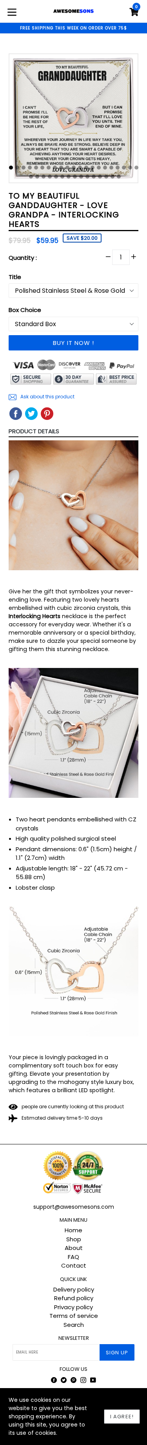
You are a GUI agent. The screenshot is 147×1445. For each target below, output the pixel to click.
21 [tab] (136, 168)
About (74, 1248)
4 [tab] (30, 168)
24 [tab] (43, 177)
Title (15, 277)
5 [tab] (36, 168)
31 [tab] (87, 177)
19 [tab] (124, 168)
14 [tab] (92, 168)
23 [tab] (37, 177)
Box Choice (25, 310)
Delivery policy (73, 1289)
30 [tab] (81, 177)
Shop (73, 1239)
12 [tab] (80, 168)
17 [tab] (111, 168)
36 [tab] (119, 177)
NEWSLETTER (73, 1338)
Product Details (34, 431)
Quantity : (23, 258)
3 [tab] (23, 168)
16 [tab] (105, 168)
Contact (73, 1265)
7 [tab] (49, 168)
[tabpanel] (73, 120)
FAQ (73, 1257)
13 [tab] (86, 168)
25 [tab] (50, 177)
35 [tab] (112, 177)
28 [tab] (69, 177)
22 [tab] (31, 177)
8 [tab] (55, 168)
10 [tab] (67, 168)
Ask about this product (46, 396)
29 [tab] (75, 177)
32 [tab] (94, 177)
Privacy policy (73, 1307)
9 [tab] (61, 168)
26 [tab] (56, 177)
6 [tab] (42, 168)
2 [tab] (17, 168)
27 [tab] (62, 177)
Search (74, 1325)
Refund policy (73, 1298)
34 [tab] (106, 177)
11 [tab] (74, 168)
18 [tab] (118, 168)
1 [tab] (11, 168)
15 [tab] (99, 168)
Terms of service (73, 1316)
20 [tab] (130, 168)
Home (73, 1230)
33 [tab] (100, 177)
